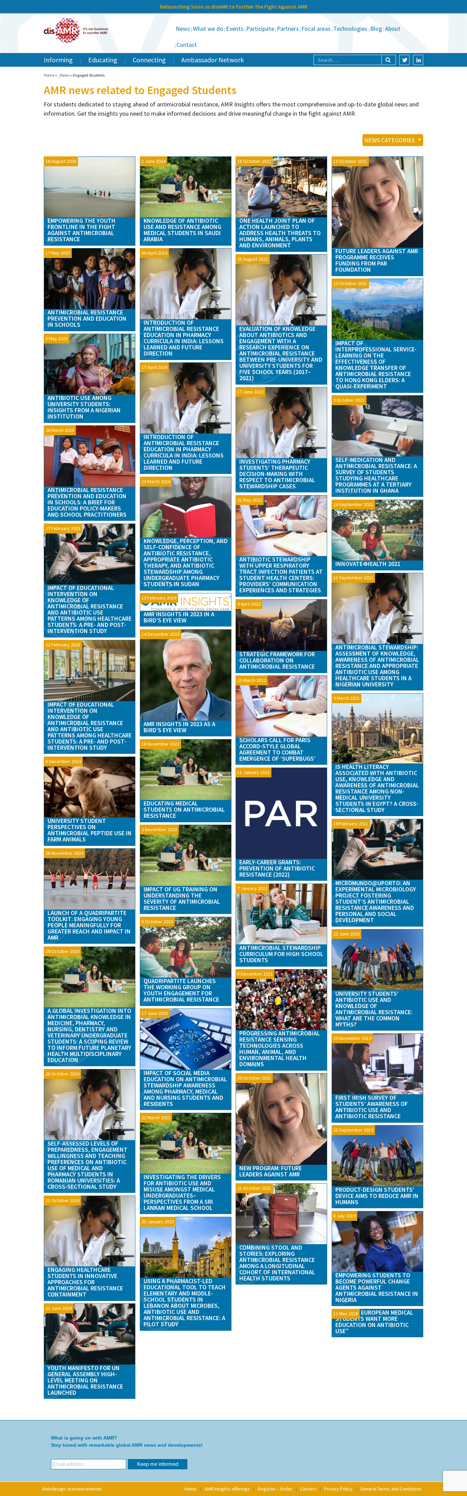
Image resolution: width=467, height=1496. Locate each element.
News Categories (390, 140)
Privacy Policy (338, 1489)
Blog (376, 29)
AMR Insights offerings (227, 1489)
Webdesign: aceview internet (72, 1489)
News (183, 29)
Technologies (350, 29)
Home (49, 75)
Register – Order (275, 1489)
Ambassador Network (212, 59)
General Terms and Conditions (391, 1489)
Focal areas (316, 29)
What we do (208, 29)
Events (234, 29)
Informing (58, 59)
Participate (260, 29)
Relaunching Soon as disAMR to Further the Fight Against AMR (233, 6)
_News (63, 75)
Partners (288, 29)
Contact (186, 45)
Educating (102, 59)
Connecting (149, 59)
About (392, 29)
